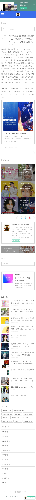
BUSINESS (7, 414)
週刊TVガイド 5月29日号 (18, 396)
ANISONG (18, 410)
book (18, 421)
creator (28, 414)
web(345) (15, 147)
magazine (7, 421)
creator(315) (10, 147)
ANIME (6, 410)
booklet (28, 421)
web (25, 418)
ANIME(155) (4, 147)
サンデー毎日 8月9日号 (18, 335)
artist (6, 418)
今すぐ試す (23, 8)
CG (18, 414)
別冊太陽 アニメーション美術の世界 (22, 370)
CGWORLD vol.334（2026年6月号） (22, 387)
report (15, 418)
